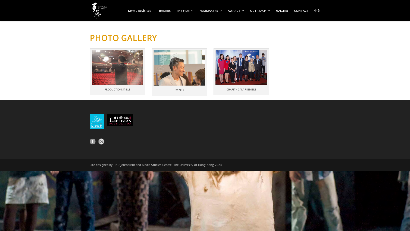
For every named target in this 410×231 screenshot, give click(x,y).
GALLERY (282, 11)
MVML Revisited (139, 11)
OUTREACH (258, 11)
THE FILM (183, 11)
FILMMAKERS (208, 11)
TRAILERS (164, 11)
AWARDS (234, 11)
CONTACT (301, 11)
